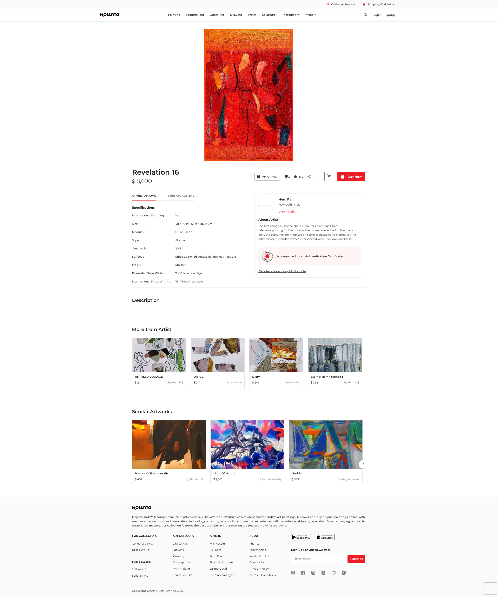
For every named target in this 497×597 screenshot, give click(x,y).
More (311, 15)
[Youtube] (344, 573)
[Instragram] (313, 573)
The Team (255, 543)
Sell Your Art (140, 569)
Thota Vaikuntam (221, 562)
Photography (291, 15)
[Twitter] (323, 573)
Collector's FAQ (142, 543)
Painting (174, 15)
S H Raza (216, 550)
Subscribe (356, 558)
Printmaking (195, 15)
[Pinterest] (293, 573)
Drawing (236, 15)
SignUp (390, 15)
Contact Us (257, 562)
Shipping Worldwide (378, 4)
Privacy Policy (259, 568)
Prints (252, 15)
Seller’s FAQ (140, 575)
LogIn (377, 15)
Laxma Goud (218, 568)
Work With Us (259, 556)
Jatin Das (216, 556)
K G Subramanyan (222, 575)
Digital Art (217, 15)
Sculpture (269, 15)
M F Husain (217, 543)
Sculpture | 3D (182, 575)
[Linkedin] (333, 573)
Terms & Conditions (262, 575)
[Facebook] (303, 573)
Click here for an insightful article (282, 271)
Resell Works (140, 550)
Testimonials (258, 550)
